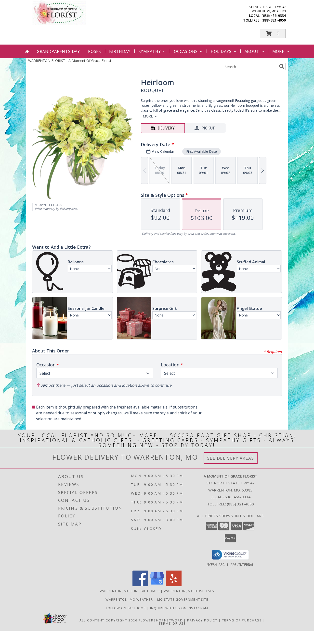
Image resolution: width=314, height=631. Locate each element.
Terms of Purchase (242, 620)
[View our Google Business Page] (157, 585)
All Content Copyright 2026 (108, 620)
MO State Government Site (183, 599)
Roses (94, 51)
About (252, 51)
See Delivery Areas (230, 458)
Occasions (186, 51)
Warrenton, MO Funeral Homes (130, 591)
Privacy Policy (202, 620)
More (278, 51)
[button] (273, 33)
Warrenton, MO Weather (129, 599)
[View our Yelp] (174, 585)
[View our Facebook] (140, 585)
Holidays (221, 51)
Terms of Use (172, 623)
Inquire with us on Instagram (179, 608)
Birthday (119, 51)
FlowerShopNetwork (161, 620)
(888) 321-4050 (274, 20)
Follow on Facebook (126, 608)
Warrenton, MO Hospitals (189, 591)
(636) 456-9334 (274, 15)
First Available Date (201, 151)
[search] (282, 66)
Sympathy (150, 51)
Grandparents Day (58, 51)
